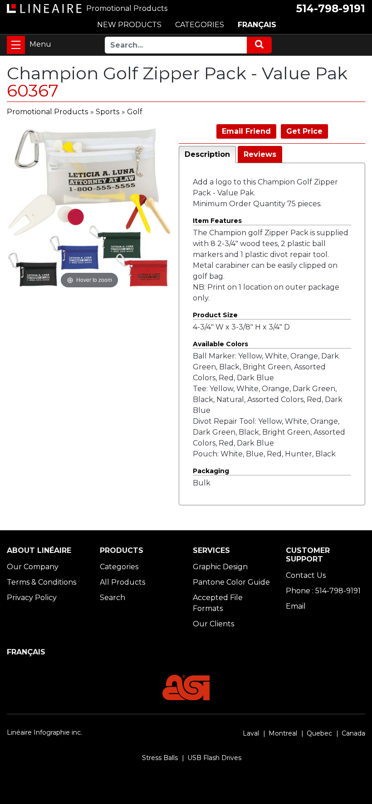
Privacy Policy (32, 597)
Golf (134, 111)
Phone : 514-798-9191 (323, 590)
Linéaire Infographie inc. (44, 732)
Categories (119, 566)
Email (296, 606)
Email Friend (246, 131)
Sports (107, 111)
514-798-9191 (330, 8)
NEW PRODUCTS (129, 24)
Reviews (260, 154)
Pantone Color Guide (231, 582)
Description (207, 154)
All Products (122, 582)
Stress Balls (160, 758)
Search (112, 597)
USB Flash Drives (214, 758)
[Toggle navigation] (16, 45)
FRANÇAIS (257, 24)
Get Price (304, 131)
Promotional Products (47, 111)
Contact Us (306, 575)
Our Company (33, 566)
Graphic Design (220, 566)
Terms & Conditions (41, 582)
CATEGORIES (199, 24)
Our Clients (213, 624)
